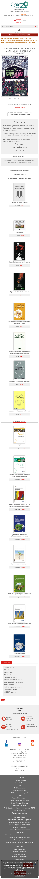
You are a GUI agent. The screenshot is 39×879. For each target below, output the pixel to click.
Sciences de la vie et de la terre (20, 837)
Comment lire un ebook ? (19, 798)
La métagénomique (19, 653)
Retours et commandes (19, 813)
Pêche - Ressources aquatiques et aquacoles (19, 835)
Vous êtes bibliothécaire (19, 857)
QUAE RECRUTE (20, 810)
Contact (17, 15)
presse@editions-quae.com (19, 769)
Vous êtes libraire (19, 854)
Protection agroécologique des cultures (19, 593)
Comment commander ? (19, 790)
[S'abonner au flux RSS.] (32, 745)
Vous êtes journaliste (19, 851)
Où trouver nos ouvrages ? (19, 793)
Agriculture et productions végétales (19, 820)
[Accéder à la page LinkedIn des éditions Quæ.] (6, 745)
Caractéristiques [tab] (6, 662)
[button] (19, 156)
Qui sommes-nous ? (19, 780)
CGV (19, 785)
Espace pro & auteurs (9, 15)
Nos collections (19, 783)
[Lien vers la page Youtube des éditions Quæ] (32, 741)
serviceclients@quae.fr (19, 752)
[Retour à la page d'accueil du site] (19, 4)
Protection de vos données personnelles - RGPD (19, 808)
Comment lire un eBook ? (10, 689)
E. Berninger (17, 107)
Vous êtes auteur (19, 849)
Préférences (13, 873)
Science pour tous (19, 840)
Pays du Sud (19, 832)
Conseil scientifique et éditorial (19, 800)
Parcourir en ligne (14, 98)
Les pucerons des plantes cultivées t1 (19, 381)
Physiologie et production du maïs (19, 292)
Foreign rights (19, 859)
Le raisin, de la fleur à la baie (19, 202)
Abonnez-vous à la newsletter (18, 21)
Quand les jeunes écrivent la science (19, 262)
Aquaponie (19, 445)
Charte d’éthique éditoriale (19, 803)
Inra (9, 670)
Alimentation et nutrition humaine (19, 822)
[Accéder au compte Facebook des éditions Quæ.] (6, 741)
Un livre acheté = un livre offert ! (19, 35)
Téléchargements (19, 788)
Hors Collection (18, 112)
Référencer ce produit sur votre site (20, 114)
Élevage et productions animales (19, 825)
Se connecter (19, 32)
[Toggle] (24, 21)
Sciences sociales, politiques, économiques (19, 842)
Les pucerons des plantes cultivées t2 (19, 411)
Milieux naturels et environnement (19, 830)
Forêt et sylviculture (19, 827)
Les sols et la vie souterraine (20, 564)
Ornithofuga (19, 232)
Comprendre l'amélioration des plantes (19, 623)
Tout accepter (25, 873)
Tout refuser (19, 875)
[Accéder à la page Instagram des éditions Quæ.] (19, 745)
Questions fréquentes (19, 805)
